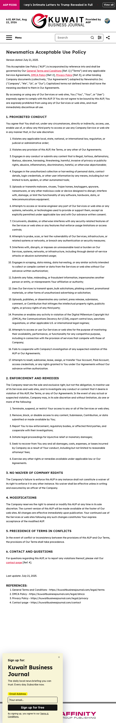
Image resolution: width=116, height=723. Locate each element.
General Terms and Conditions (44, 70)
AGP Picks (10, 4)
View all (108, 4)
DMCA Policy (38, 75)
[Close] (59, 657)
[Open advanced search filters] (99, 37)
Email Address (17, 693)
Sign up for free (32, 707)
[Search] (92, 37)
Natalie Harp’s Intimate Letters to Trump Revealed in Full (52, 5)
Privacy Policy (64, 75)
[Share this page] (108, 38)
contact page (14, 562)
